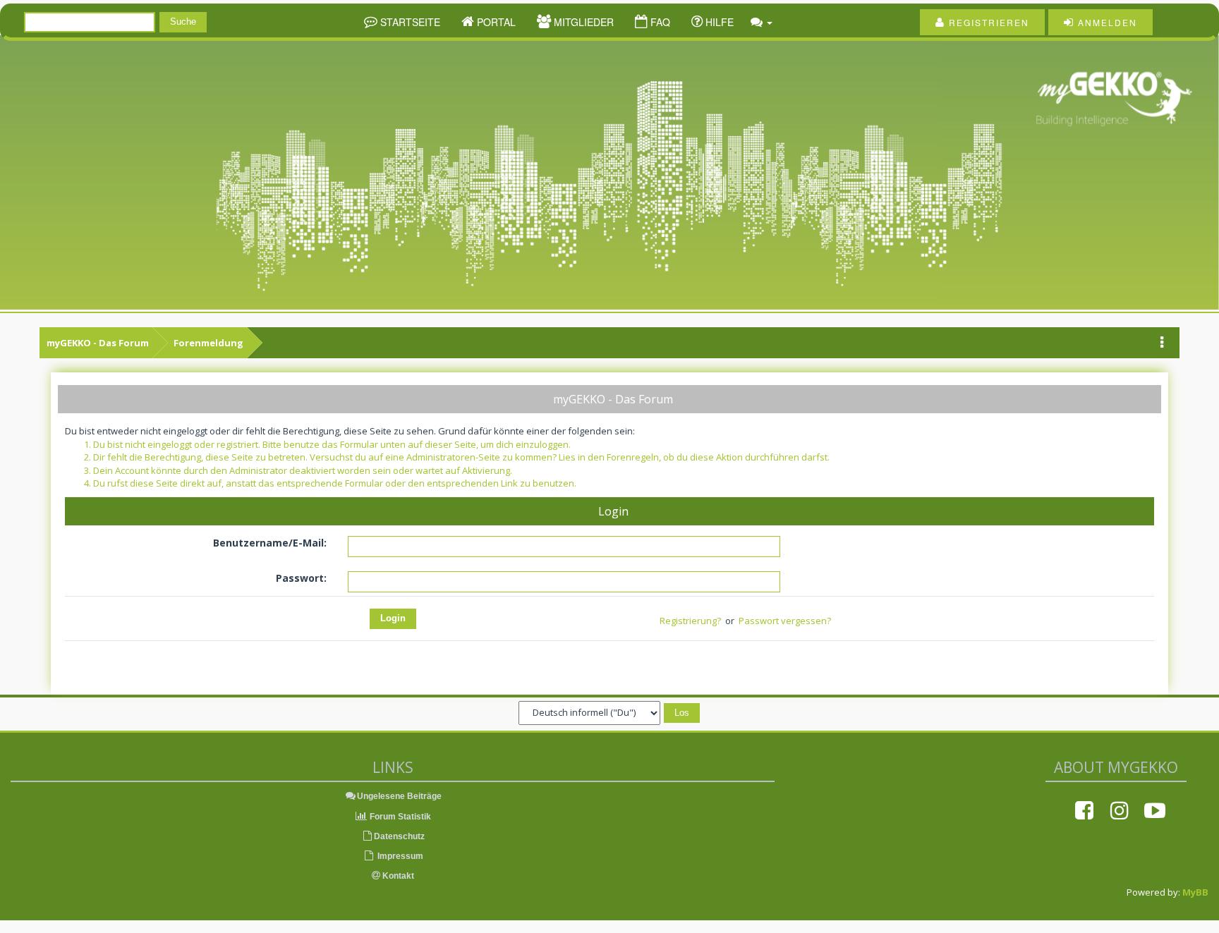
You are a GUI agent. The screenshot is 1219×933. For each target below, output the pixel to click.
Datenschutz (399, 836)
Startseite (408, 22)
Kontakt (397, 876)
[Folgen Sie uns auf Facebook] (1084, 810)
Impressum (399, 856)
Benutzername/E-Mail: (270, 542)
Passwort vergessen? (785, 620)
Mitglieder (582, 22)
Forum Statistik (399, 817)
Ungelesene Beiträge (399, 796)
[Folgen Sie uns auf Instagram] (1119, 810)
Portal (495, 22)
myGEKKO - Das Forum (98, 342)
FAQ (659, 22)
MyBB (1195, 892)
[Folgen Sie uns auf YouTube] (1155, 810)
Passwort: (301, 578)
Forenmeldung (208, 342)
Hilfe (718, 22)
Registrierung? (690, 620)
